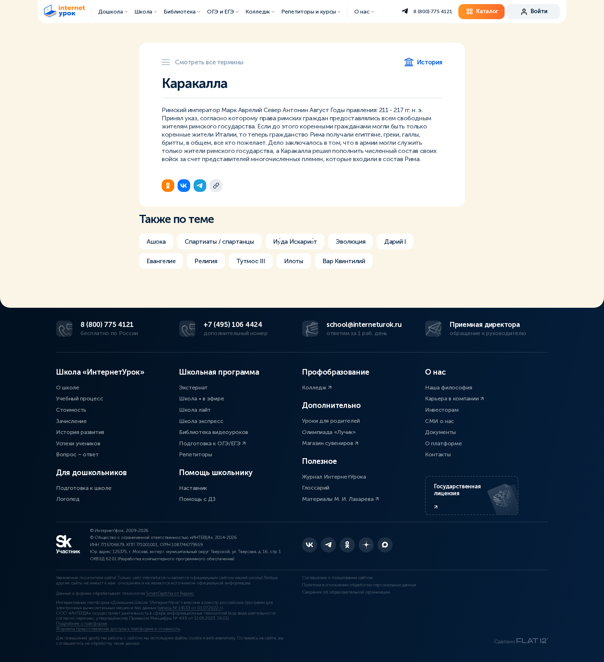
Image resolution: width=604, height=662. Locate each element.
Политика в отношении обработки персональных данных (359, 585)
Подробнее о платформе (81, 623)
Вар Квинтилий (343, 261)
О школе (67, 387)
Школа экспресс (201, 421)
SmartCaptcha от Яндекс (170, 593)
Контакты (437, 454)
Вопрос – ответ (77, 454)
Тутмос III (250, 261)
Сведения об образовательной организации (346, 592)
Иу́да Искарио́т (295, 241)
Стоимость (71, 410)
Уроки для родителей (331, 421)
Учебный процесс (79, 398)
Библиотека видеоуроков (213, 432)
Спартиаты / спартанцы (219, 241)
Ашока (156, 241)
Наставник (193, 488)
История (429, 62)
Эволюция (350, 241)
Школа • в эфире (201, 398)
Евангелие (161, 261)
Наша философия (448, 387)
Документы (440, 432)
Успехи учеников (78, 443)
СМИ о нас (439, 421)
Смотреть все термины (209, 62)
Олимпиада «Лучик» (329, 432)
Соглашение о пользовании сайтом (337, 577)
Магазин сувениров (328, 443)
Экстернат (193, 387)
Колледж (315, 387)
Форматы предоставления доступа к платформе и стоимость (118, 629)
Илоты (294, 261)
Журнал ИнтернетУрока (334, 477)
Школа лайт (195, 410)
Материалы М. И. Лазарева (338, 499)
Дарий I (395, 241)
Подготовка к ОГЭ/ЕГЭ (210, 443)
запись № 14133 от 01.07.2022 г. (190, 607)
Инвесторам (442, 410)
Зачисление (71, 421)
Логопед (68, 499)
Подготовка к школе (83, 488)
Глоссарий (315, 488)
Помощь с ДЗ (197, 499)
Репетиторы (195, 454)
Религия (205, 261)
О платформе (443, 443)
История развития (80, 432)
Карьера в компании (452, 398)
